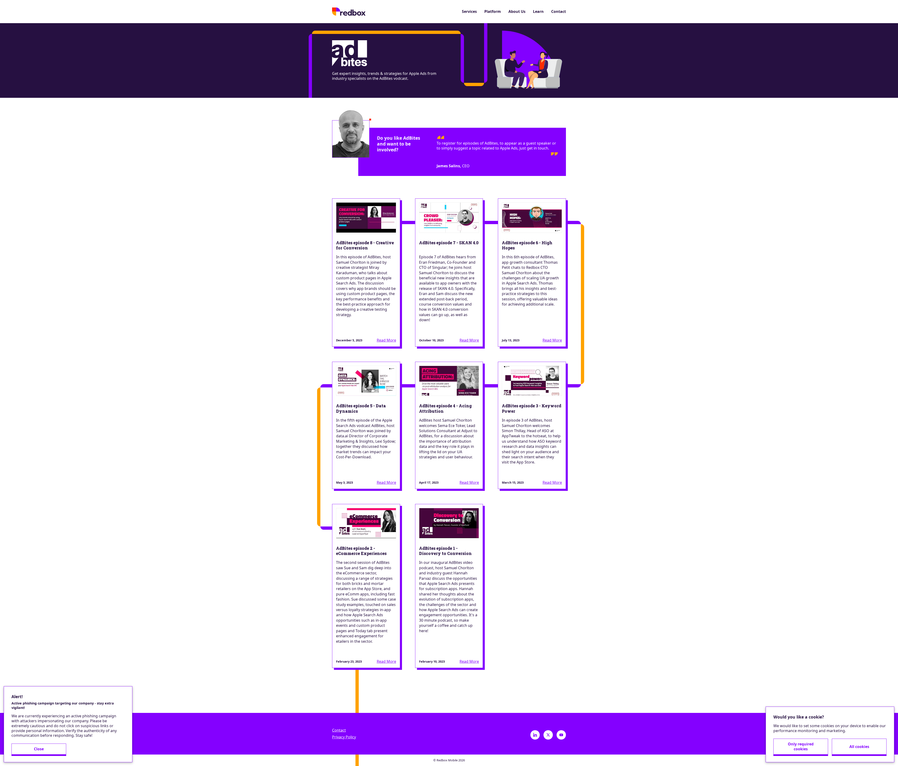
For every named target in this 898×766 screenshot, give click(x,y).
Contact (558, 11)
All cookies (859, 746)
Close (39, 748)
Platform (492, 11)
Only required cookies (801, 746)
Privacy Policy (344, 737)
